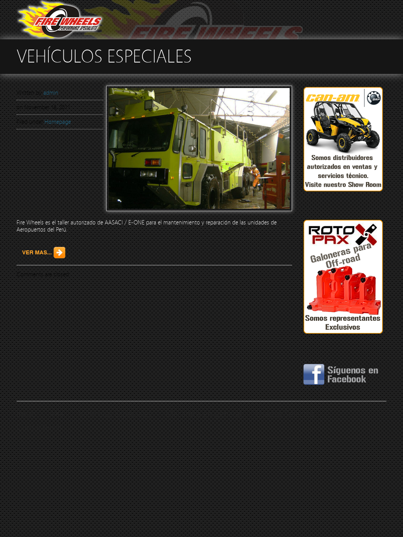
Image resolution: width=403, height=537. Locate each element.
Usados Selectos (285, 414)
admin (50, 92)
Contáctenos (39, 427)
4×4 (57, 414)
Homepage (57, 121)
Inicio (26, 414)
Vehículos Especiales (115, 414)
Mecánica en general (204, 414)
